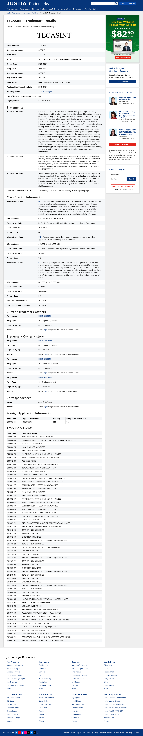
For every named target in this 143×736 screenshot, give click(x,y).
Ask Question (123, 81)
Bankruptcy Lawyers (15, 665)
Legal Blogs (76, 701)
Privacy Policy (118, 733)
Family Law (43, 682)
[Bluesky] (31, 732)
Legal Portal (80, 733)
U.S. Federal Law (14, 694)
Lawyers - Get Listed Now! (122, 186)
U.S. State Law (45, 694)
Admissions (108, 668)
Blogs (106, 682)
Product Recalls (77, 707)
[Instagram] (25, 732)
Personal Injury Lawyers (16, 685)
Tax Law (75, 685)
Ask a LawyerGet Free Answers (119, 70)
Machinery (35, 13)
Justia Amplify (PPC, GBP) (113, 711)
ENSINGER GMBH (45, 316)
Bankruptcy (43, 665)
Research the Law (39, 9)
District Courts (12, 714)
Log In (123, 3)
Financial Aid (109, 672)
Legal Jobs (76, 697)
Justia (8, 13)
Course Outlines (110, 675)
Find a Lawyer (12, 9)
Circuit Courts (12, 711)
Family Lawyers (12, 682)
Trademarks (16, 13)
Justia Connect (69, 733)
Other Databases (79, 694)
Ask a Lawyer (25, 9)
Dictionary (108, 665)
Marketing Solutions (92, 9)
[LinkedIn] (16, 732)
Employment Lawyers (15, 675)
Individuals (44, 662)
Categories (26, 13)
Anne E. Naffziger (45, 91)
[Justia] (16, 3)
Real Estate (76, 682)
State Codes (43, 701)
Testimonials (109, 718)
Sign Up (132, 3)
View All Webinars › (122, 144)
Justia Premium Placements (114, 704)
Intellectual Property (80, 675)
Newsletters (78, 9)
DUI (40, 675)
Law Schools (54, 9)
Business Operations (80, 668)
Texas (41, 718)
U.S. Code (10, 701)
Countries (75, 718)
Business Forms (78, 704)
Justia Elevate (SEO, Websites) (115, 707)
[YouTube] (19, 732)
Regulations (11, 704)
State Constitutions (46, 697)
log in (46, 330)
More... (9, 688)
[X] (34, 732)
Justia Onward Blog (111, 714)
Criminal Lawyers (13, 672)
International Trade (79, 678)
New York (43, 714)
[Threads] (28, 732)
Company (89, 733)
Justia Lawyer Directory (113, 701)
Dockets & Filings (13, 718)
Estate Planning (45, 678)
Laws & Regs (66, 9)
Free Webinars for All (121, 92)
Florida (41, 711)
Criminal (42, 668)
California (43, 707)
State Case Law (45, 704)
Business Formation (79, 665)
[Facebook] (22, 732)
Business (76, 662)
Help (96, 733)
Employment (76, 672)
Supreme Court (13, 707)
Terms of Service (105, 733)
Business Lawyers (14, 668)
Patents (75, 711)
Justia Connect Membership (115, 697)
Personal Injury (45, 685)
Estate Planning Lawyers (16, 678)
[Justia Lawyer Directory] (38, 732)
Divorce (42, 672)
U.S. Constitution (13, 697)
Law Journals (109, 678)
